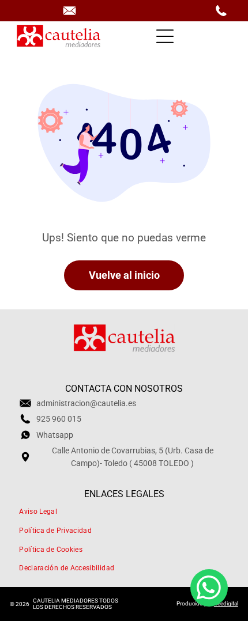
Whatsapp (54, 435)
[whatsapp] (209, 589)
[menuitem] (124, 511)
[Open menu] (165, 36)
